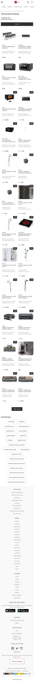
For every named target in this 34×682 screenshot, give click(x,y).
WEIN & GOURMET (17, 595)
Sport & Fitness (17, 513)
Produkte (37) (5, 18)
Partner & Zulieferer (17, 633)
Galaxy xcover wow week (16, 468)
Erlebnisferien (17, 540)
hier (20, 657)
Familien (17, 545)
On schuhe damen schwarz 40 (16, 477)
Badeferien (17, 534)
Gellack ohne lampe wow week (16, 445)
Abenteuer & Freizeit (17, 495)
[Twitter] (17, 648)
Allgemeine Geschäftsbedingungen (17, 668)
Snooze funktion (23, 431)
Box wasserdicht (25, 449)
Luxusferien (17, 537)
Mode (26, 6)
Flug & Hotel (17, 548)
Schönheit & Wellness (17, 492)
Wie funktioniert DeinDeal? (17, 620)
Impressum (25, 671)
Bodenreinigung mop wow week (16, 463)
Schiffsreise (17, 532)
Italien (17, 566)
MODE (17, 579)
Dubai (17, 569)
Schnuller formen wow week (16, 459)
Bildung (17, 503)
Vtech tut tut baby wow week (16, 473)
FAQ (17, 631)
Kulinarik (17, 542)
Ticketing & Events (17, 505)
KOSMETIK (17, 584)
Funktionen (22, 421)
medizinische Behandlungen (17, 511)
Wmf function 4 (10, 431)
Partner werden (17, 661)
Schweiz (17, 521)
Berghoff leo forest (16, 454)
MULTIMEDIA (17, 598)
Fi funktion (10, 440)
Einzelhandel (17, 508)
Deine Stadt (18, 6)
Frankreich (17, 561)
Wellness (17, 524)
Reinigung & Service (17, 500)
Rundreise (17, 553)
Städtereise (17, 550)
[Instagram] (21, 648)
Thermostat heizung (23, 426)
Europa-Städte (17, 556)
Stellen (17, 623)
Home (4, 6)
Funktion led (23, 435)
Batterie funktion (11, 435)
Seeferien (17, 529)
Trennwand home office (10, 449)
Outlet (17, 590)
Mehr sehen (17, 409)
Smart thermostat (9, 426)
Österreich (17, 558)
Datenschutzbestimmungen (13, 671)
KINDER (17, 592)
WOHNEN (17, 582)
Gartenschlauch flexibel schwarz (16, 482)
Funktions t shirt (21, 440)
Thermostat (11, 421)
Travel (9, 6)
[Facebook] (12, 648)
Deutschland (17, 563)
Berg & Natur (17, 526)
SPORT (17, 587)
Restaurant (17, 498)
